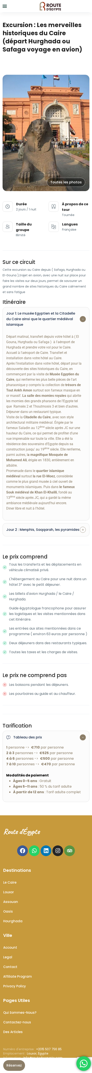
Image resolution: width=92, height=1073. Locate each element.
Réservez (14, 1065)
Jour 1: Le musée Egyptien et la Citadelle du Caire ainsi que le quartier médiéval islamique (40, 319)
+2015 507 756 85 (49, 1049)
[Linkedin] (46, 850)
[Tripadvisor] (69, 850)
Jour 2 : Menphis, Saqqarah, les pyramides (42, 529)
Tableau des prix (27, 737)
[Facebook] (22, 850)
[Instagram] (57, 850)
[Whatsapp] (34, 850)
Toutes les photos (66, 182)
